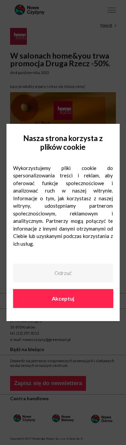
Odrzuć (63, 273)
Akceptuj (63, 298)
